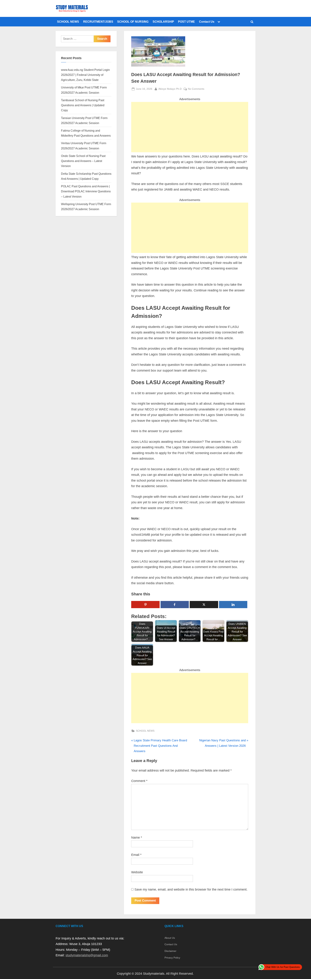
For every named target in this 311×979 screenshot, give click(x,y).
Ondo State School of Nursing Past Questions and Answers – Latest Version (83, 161)
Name (136, 837)
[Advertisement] (189, 127)
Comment (139, 781)
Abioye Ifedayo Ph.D (170, 88)
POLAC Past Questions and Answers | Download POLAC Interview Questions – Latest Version (86, 191)
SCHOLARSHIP (163, 21)
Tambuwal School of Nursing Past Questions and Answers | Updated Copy (82, 105)
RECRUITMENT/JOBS (98, 21)
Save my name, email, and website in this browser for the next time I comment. (190, 889)
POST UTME (186, 21)
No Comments (196, 89)
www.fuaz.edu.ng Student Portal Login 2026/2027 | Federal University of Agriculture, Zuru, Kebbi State (85, 75)
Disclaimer (170, 951)
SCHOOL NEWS (68, 21)
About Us (169, 937)
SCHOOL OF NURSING (132, 21)
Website (137, 872)
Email (136, 855)
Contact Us (206, 21)
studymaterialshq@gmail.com (87, 955)
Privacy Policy (172, 957)
